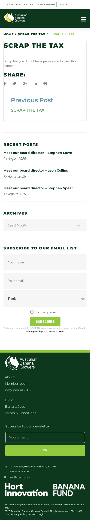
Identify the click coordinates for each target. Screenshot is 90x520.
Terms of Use (55, 331)
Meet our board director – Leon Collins (35, 170)
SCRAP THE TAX (31, 34)
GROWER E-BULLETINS (18, 4)
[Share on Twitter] (14, 83)
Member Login (17, 384)
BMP (9, 400)
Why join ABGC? (18, 390)
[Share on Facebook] (5, 83)
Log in (63, 4)
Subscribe (45, 321)
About (10, 377)
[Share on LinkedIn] (35, 83)
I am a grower (46, 312)
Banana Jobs (15, 406)
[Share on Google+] (25, 83)
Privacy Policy (34, 331)
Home (8, 34)
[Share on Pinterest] (45, 83)
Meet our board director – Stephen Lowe (37, 153)
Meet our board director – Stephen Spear (38, 188)
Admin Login (37, 514)
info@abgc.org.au (19, 477)
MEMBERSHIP (46, 4)
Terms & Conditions (20, 413)
